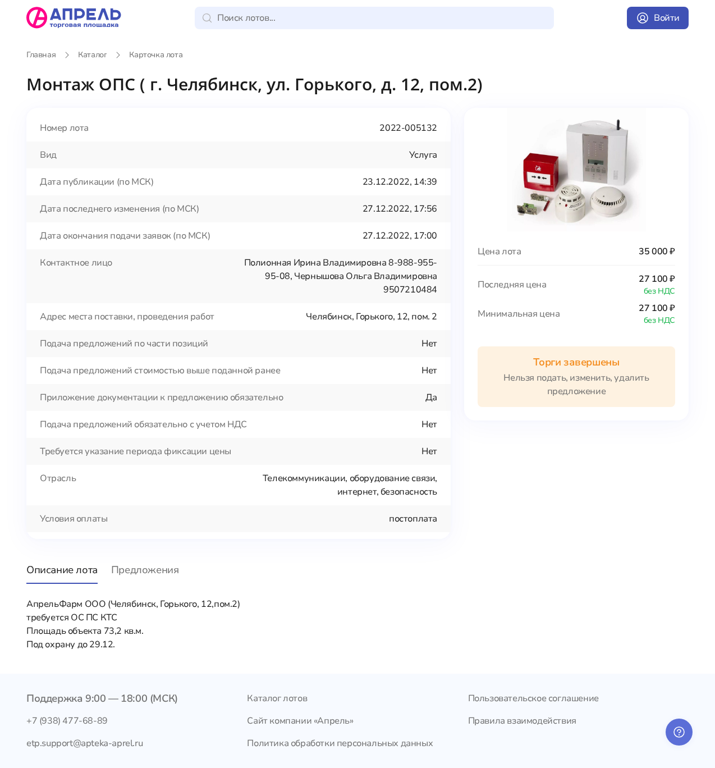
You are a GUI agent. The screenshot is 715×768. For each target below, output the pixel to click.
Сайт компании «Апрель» (300, 721)
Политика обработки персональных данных (340, 743)
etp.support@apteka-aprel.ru (84, 743)
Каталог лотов (277, 698)
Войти (667, 18)
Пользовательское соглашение (533, 698)
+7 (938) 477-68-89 (67, 721)
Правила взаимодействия (522, 721)
